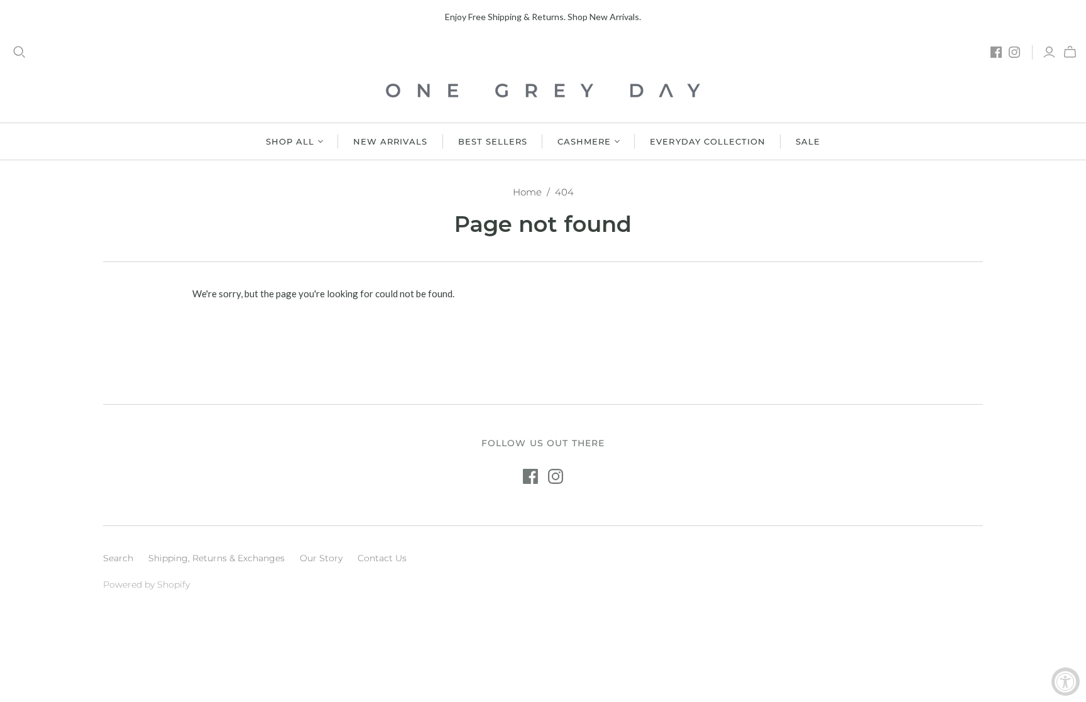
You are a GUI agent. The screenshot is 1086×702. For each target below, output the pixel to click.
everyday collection (707, 141)
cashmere (584, 141)
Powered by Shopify (146, 584)
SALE (808, 141)
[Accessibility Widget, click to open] (1065, 681)
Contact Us (382, 558)
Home (527, 192)
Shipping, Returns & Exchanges (216, 558)
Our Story (321, 558)
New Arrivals (390, 141)
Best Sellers (492, 141)
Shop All (290, 141)
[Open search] (19, 52)
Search (118, 558)
